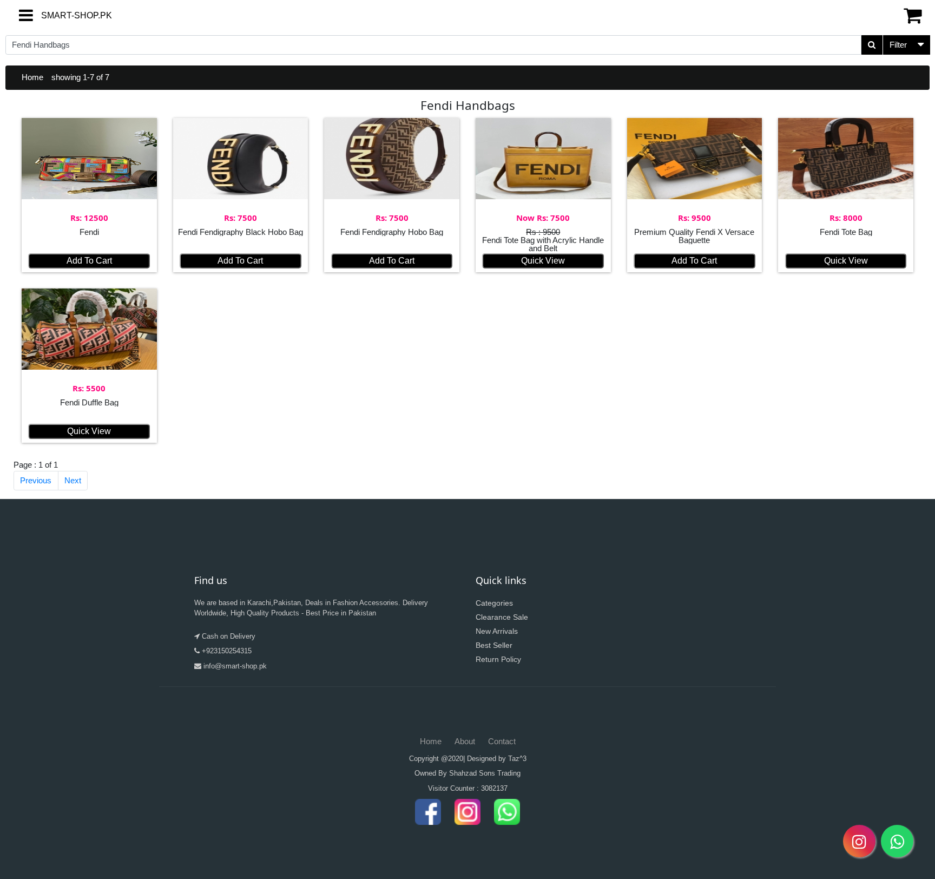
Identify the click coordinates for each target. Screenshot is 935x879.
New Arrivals (497, 631)
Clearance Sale (502, 617)
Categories (494, 603)
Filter (898, 44)
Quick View (543, 260)
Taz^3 (517, 759)
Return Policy (498, 659)
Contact (502, 741)
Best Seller (494, 645)
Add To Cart (89, 260)
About (465, 741)
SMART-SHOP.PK (57, 15)
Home (32, 77)
